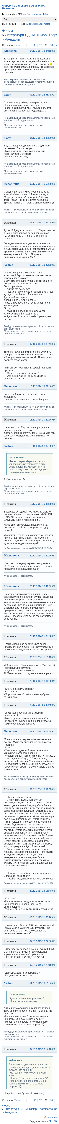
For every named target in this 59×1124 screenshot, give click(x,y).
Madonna (10, 50)
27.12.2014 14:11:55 (41, 789)
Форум (7, 31)
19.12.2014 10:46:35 (40, 504)
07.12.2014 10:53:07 (40, 222)
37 (40, 45)
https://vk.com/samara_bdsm (34, 14)
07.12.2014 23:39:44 (40, 344)
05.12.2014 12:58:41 (40, 94)
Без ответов (44, 24)
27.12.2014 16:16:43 (40, 890)
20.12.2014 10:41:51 (40, 586)
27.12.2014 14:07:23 (40, 731)
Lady (7, 94)
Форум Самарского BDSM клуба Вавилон (23, 7)
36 (35, 45)
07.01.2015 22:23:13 (40, 965)
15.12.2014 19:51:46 (40, 386)
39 (51, 45)
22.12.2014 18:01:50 (40, 681)
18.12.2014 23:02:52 (40, 446)
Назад (17, 45)
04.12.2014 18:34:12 (40, 51)
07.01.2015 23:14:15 (40, 1049)
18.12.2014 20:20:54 (40, 419)
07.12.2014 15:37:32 (40, 265)
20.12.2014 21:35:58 (40, 636)
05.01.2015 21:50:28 (40, 917)
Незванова (11, 555)
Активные (31, 24)
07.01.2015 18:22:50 (40, 941)
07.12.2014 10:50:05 (40, 184)
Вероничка (11, 183)
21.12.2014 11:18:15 (41, 657)
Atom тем (52, 1117)
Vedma (8, 264)
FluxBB (53, 1121)
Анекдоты (13, 39)
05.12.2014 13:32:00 (40, 138)
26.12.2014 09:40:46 (40, 705)
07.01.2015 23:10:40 (40, 983)
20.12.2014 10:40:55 (40, 555)
